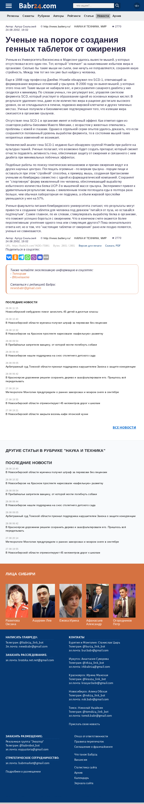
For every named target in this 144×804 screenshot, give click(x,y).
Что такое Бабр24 (86, 754)
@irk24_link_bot (93, 662)
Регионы (13, 16)
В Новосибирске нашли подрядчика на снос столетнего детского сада (50, 355)
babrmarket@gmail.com (33, 763)
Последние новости (21, 302)
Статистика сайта (85, 767)
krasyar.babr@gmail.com (97, 683)
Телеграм (19, 273)
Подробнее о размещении (23, 771)
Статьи (89, 16)
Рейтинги (73, 16)
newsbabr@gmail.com (25, 288)
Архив (116, 16)
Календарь (81, 777)
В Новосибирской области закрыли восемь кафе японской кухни (47, 414)
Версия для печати (90, 245)
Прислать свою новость (84, 724)
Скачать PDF (113, 245)
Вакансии (80, 759)
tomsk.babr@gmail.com (97, 715)
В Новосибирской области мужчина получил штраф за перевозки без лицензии (56, 322)
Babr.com (37, 6)
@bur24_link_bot (94, 646)
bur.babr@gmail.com (95, 650)
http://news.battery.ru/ (57, 26)
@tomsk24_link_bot (95, 711)
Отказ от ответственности (91, 736)
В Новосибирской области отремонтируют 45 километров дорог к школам (53, 403)
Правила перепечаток (89, 741)
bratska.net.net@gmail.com (36, 660)
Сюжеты (28, 16)
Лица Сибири (20, 574)
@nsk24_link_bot (94, 695)
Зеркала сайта (84, 783)
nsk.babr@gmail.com (95, 699)
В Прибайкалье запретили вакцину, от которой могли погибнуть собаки (51, 344)
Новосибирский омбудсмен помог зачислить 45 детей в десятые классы (52, 311)
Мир (104, 26)
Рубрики (44, 16)
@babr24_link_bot (31, 642)
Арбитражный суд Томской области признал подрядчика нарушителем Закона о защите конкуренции (71, 366)
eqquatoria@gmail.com (33, 749)
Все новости (124, 427)
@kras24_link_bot (94, 679)
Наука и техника (86, 26)
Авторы (58, 16)
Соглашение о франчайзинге (93, 746)
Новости (103, 16)
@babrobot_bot (30, 745)
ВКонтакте (21, 277)
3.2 (28, 796)
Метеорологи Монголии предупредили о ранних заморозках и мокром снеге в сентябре (62, 392)
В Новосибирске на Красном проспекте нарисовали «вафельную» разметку (54, 333)
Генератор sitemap (91, 796)
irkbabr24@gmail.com (96, 666)
